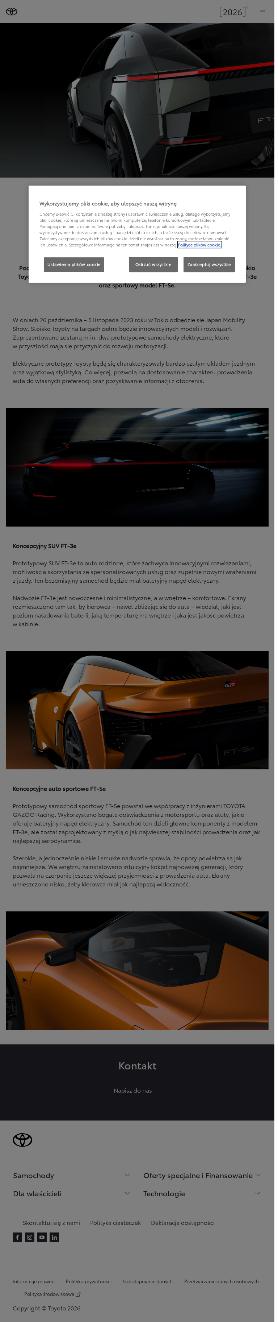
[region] (137, 234)
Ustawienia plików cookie (74, 264)
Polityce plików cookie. (199, 245)
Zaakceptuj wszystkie (209, 264)
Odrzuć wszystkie (153, 264)
